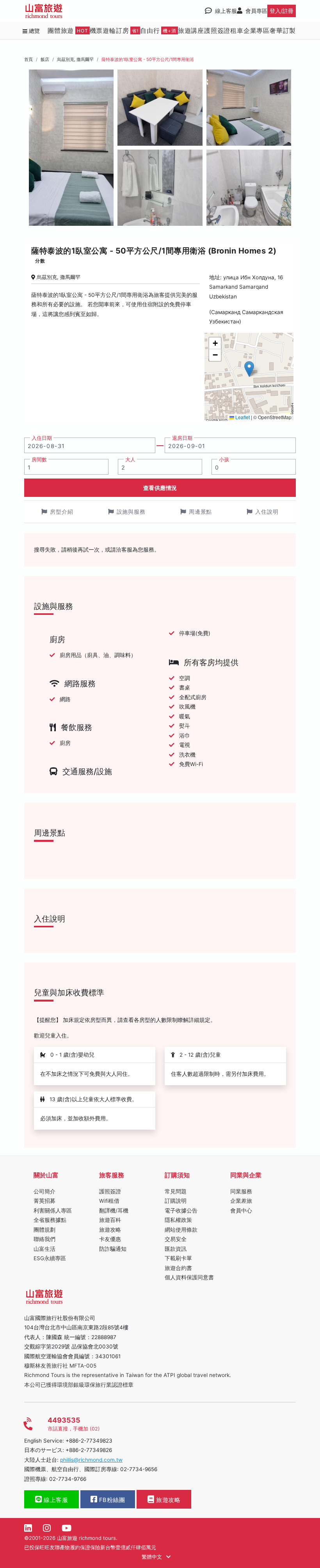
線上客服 (55, 1500)
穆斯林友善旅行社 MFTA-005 (60, 1366)
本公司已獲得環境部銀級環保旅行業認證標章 (78, 1385)
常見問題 (176, 1191)
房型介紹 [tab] (61, 511)
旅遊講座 (191, 30)
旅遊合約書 (178, 1268)
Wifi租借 (109, 1201)
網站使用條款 (181, 1230)
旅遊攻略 (110, 1230)
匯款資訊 (176, 1249)
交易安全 (176, 1239)
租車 (237, 30)
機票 (96, 30)
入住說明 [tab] (267, 511)
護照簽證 (217, 30)
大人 (130, 460)
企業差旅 (241, 1201)
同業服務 (241, 1191)
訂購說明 (176, 1201)
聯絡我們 (44, 1239)
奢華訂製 (283, 30)
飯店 (45, 59)
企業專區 (257, 30)
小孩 (224, 460)
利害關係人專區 (53, 1210)
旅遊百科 (110, 1220)
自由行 (158, 30)
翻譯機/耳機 (113, 1210)
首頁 (28, 59)
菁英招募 (44, 1201)
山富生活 (44, 1249)
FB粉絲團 (111, 1500)
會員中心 (241, 1210)
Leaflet (242, 417)
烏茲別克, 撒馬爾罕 (75, 59)
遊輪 (109, 30)
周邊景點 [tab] (200, 511)
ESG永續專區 (50, 1258)
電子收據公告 (181, 1210)
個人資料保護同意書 (189, 1277)
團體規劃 (44, 1230)
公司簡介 (44, 1191)
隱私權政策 (178, 1220)
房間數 (39, 460)
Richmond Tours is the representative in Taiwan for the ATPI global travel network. (127, 1375)
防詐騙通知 (112, 1249)
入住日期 (42, 438)
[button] (249, 369)
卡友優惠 (110, 1239)
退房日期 (182, 438)
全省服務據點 (50, 1220)
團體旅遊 (68, 30)
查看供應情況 (160, 487)
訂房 (127, 30)
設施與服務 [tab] (131, 511)
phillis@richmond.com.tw (91, 1460)
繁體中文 (153, 1557)
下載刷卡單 (178, 1258)
